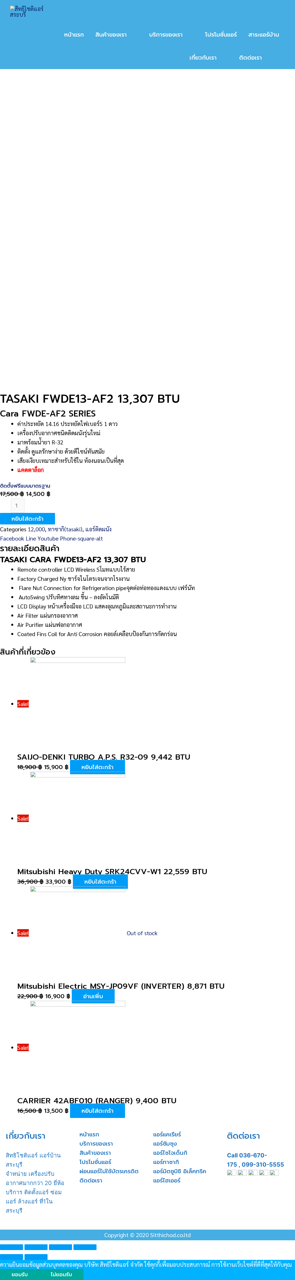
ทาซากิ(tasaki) (65, 529)
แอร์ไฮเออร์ (166, 1180)
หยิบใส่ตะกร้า (28, 518)
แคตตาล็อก (30, 469)
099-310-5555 (263, 1164)
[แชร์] (36, 1247)
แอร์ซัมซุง (165, 1143)
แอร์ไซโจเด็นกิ (170, 1152)
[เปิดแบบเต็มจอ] (60, 1247)
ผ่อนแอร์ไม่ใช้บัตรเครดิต (109, 1171)
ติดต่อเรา (91, 1180)
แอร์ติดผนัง (98, 529)
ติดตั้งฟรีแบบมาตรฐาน (25, 486)
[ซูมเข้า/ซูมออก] (85, 1247)
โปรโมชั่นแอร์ (95, 1162)
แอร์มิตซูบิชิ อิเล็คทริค (179, 1171)
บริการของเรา (96, 1143)
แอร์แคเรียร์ (167, 1134)
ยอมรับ (20, 1275)
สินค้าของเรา (95, 1152)
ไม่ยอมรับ (61, 1275)
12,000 (36, 529)
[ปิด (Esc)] (11, 1247)
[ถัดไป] (36, 1257)
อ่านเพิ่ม (93, 996)
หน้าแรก (89, 1134)
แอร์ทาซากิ (166, 1162)
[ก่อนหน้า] (11, 1257)
